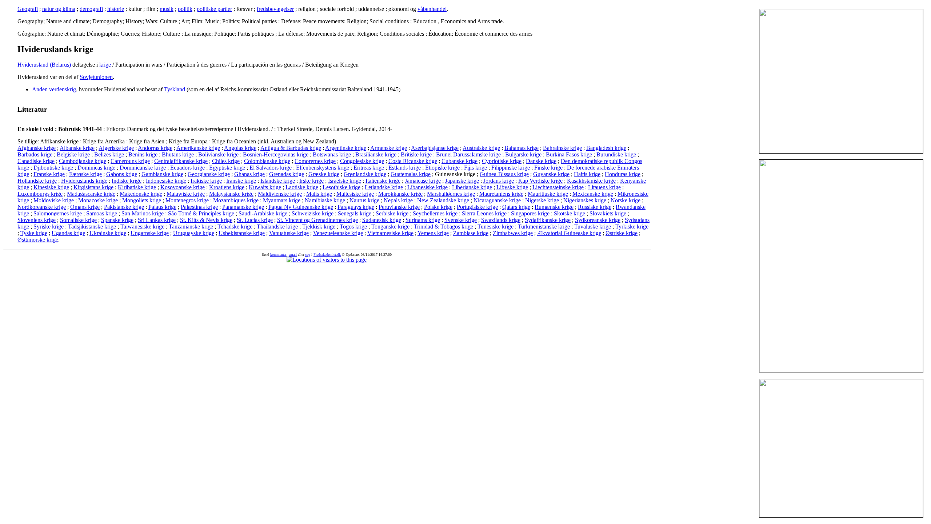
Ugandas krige (68, 233)
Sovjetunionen (96, 77)
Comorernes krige (315, 161)
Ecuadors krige (187, 167)
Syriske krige (48, 226)
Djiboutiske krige (53, 167)
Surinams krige (422, 220)
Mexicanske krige (592, 194)
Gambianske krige (162, 174)
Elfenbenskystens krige (322, 167)
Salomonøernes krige (57, 213)
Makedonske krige (141, 194)
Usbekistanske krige (242, 233)
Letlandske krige (384, 187)
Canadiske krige (36, 161)
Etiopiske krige (442, 167)
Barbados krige (34, 154)
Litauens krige (604, 187)
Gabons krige (121, 174)
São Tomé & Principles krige (201, 213)
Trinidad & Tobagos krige (443, 226)
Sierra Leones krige (484, 213)
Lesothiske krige (341, 187)
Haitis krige (587, 174)
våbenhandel (432, 9)
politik (185, 9)
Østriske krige (622, 233)
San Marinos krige (142, 213)
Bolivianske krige (218, 154)
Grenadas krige (286, 174)
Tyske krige (33, 233)
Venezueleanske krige (338, 233)
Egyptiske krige (227, 167)
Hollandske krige (37, 181)
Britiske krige (416, 154)
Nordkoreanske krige (41, 207)
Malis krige (319, 194)
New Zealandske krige (443, 200)
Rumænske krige (554, 207)
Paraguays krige (355, 207)
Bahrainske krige (562, 148)
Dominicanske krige (143, 167)
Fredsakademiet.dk (327, 255)
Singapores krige (530, 213)
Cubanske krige (459, 161)
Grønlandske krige (365, 174)
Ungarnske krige (150, 233)
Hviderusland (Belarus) (44, 64)
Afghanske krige (36, 148)
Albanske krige (77, 148)
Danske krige (541, 161)
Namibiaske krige (325, 200)
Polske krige (438, 207)
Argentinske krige (345, 148)
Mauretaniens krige (501, 194)
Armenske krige (388, 148)
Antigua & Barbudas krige (290, 148)
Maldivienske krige (280, 194)
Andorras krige (155, 148)
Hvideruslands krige (84, 181)
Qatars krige (516, 207)
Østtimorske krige (37, 240)
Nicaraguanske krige (497, 200)
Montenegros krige (187, 200)
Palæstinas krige (199, 207)
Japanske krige (462, 181)
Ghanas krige (249, 174)
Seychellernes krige (435, 213)
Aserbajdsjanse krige (435, 148)
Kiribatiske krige (137, 187)
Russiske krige (594, 207)
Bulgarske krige (523, 154)
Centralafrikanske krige (181, 161)
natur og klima (58, 9)
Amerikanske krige (198, 148)
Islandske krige (277, 181)
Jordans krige (498, 181)
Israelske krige (344, 181)
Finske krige (548, 167)
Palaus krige (162, 207)
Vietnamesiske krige (390, 233)
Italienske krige (382, 181)
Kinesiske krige (51, 187)
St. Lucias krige (255, 220)
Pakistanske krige (124, 207)
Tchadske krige (234, 226)
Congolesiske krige (362, 161)
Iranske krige (241, 181)
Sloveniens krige (36, 220)
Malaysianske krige (231, 194)
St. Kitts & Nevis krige (206, 220)
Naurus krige (364, 200)
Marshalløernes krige (451, 194)
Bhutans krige (178, 154)
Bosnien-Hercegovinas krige (275, 154)
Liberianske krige (472, 187)
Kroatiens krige (226, 187)
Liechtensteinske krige (558, 187)
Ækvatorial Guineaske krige (569, 233)
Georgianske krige (209, 174)
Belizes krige (109, 154)
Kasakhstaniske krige (591, 181)
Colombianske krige (267, 161)
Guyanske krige (551, 174)
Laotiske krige (301, 187)
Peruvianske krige (399, 207)
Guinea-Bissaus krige (504, 174)
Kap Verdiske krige (540, 181)
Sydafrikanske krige (548, 220)
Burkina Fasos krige (569, 154)
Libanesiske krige (427, 187)
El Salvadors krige (270, 167)
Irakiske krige (206, 181)
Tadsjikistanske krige (92, 226)
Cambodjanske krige (82, 161)
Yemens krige (433, 233)
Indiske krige (126, 181)
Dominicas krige (96, 167)
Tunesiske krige (496, 226)
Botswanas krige (332, 154)
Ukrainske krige (107, 233)
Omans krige (85, 207)
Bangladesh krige (606, 148)
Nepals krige (398, 200)
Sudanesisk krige (381, 220)
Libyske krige (512, 187)
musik (166, 9)
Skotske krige (569, 213)
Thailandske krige (277, 226)
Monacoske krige (98, 200)
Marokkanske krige (400, 194)
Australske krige (481, 148)
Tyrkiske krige (631, 226)
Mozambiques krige (236, 200)
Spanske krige (117, 220)
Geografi (27, 9)
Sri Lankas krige (157, 220)
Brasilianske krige (375, 154)
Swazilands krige (500, 220)
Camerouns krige (130, 161)
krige (105, 64)
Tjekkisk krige (318, 226)
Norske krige (625, 200)
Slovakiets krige (608, 213)
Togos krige (353, 226)
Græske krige (323, 174)
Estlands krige (404, 167)
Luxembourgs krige (40, 194)
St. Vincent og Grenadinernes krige (317, 220)
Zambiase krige (470, 233)
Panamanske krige (243, 207)
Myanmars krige (281, 200)
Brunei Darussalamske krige (468, 154)
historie (115, 9)
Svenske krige (460, 220)
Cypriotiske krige (502, 161)
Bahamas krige (521, 148)
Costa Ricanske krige (412, 161)
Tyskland (174, 89)
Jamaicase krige (423, 181)
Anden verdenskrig (54, 89)
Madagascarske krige (91, 194)
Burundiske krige (616, 154)
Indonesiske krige (166, 181)
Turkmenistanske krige (544, 226)
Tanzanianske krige (191, 226)
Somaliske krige (78, 220)
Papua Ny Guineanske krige (300, 207)
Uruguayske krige (193, 233)
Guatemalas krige (411, 174)
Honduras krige (622, 174)
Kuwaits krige (265, 187)
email (293, 255)
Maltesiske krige (355, 194)
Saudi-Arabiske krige (263, 213)
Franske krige (49, 174)
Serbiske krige (392, 213)
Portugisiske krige (477, 207)
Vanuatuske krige (289, 233)
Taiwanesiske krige (142, 226)
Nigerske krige (542, 200)
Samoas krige (101, 213)
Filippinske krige (510, 167)
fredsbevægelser (275, 9)
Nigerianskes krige (584, 200)
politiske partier (214, 9)
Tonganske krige (390, 226)
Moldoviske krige (53, 200)
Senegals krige (354, 213)
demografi (91, 9)
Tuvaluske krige (592, 226)
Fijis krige (475, 167)
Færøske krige (85, 174)
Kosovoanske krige (182, 187)
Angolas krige (240, 148)
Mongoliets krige (141, 200)
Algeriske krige (116, 148)
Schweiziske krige (312, 213)
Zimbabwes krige (513, 233)
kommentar (278, 255)
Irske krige (311, 181)
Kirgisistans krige (93, 187)
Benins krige (142, 154)
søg (307, 255)
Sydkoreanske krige (597, 220)
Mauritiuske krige (548, 194)
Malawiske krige (186, 194)
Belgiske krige (73, 154)
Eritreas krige (368, 167)
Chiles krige (226, 161)
